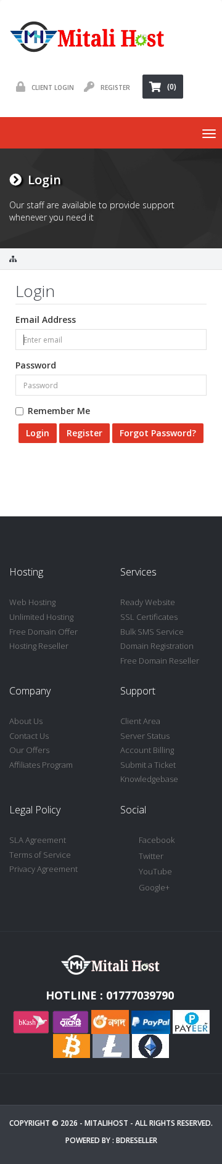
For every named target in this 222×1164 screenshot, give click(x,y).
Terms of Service (40, 854)
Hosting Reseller (38, 645)
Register (115, 87)
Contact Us (29, 735)
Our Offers (29, 749)
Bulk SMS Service (152, 631)
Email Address (45, 319)
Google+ (154, 887)
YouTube (155, 871)
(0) (171, 86)
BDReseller (136, 1140)
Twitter (151, 855)
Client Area (140, 720)
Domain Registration (157, 645)
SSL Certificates (149, 616)
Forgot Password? (158, 433)
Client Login (52, 87)
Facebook (157, 839)
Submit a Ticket (148, 764)
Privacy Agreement (43, 868)
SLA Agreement (37, 839)
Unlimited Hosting (41, 616)
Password (35, 365)
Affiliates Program (41, 764)
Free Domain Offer (43, 631)
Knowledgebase (149, 778)
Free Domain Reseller (159, 660)
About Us (26, 720)
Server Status (145, 735)
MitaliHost (106, 1123)
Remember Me (59, 411)
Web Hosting (32, 602)
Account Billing (147, 749)
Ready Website (147, 602)
